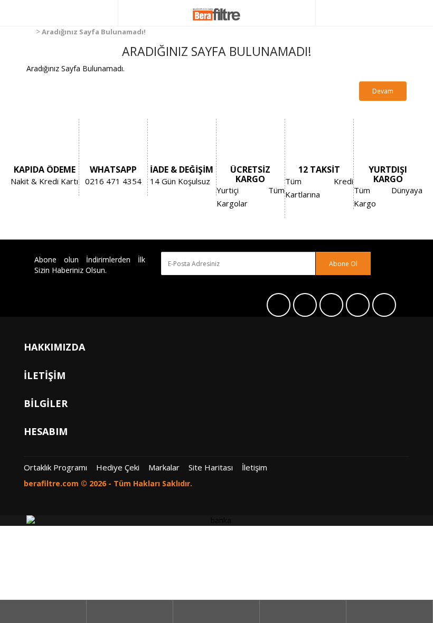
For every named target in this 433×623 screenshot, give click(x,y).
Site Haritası (211, 467)
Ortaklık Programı (55, 467)
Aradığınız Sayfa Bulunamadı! (94, 31)
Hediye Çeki (117, 467)
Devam (382, 91)
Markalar (164, 467)
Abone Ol (343, 263)
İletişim (254, 467)
